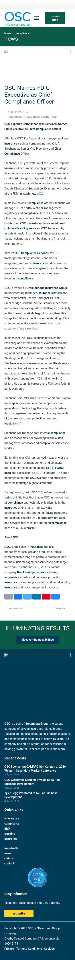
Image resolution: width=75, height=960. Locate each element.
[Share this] (18, 597)
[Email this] (8, 597)
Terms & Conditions (29, 948)
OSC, (7, 547)
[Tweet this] (27, 597)
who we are (11, 818)
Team (54, 117)
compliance (36, 203)
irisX (7, 828)
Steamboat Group (36, 723)
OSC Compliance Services (32, 253)
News (28, 117)
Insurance (10, 168)
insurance (10, 143)
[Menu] (36, 18)
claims (8, 858)
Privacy (9, 948)
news (7, 853)
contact (9, 863)
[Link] (17, 18)
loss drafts (11, 848)
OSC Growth (41, 117)
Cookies (49, 948)
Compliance (15, 117)
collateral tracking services (22, 228)
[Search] (69, 18)
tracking (9, 833)
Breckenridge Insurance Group (47, 288)
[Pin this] (46, 597)
